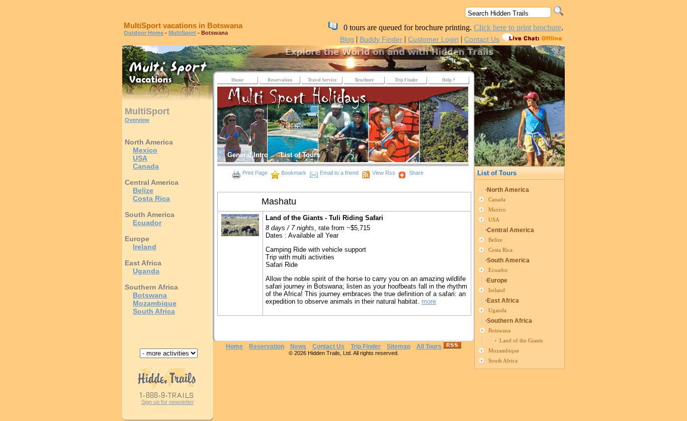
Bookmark (293, 173)
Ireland (144, 247)
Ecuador (147, 223)
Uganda (146, 271)
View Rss (383, 173)
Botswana (150, 295)
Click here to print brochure (517, 27)
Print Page (255, 173)
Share (416, 173)
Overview (137, 120)
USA (140, 158)
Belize (143, 190)
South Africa (154, 311)
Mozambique (155, 303)
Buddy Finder (381, 39)
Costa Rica (151, 198)
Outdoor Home (143, 33)
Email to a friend (339, 173)
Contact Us (481, 39)
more (428, 301)
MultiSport (182, 33)
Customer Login (433, 39)
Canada (146, 166)
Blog (347, 39)
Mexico (145, 150)
